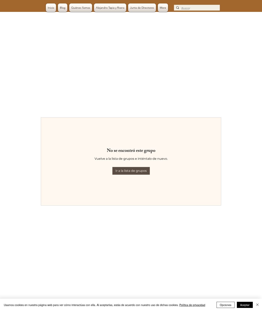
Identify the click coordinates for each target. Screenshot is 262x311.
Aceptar (245, 305)
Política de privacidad (192, 305)
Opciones (225, 305)
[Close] (257, 305)
